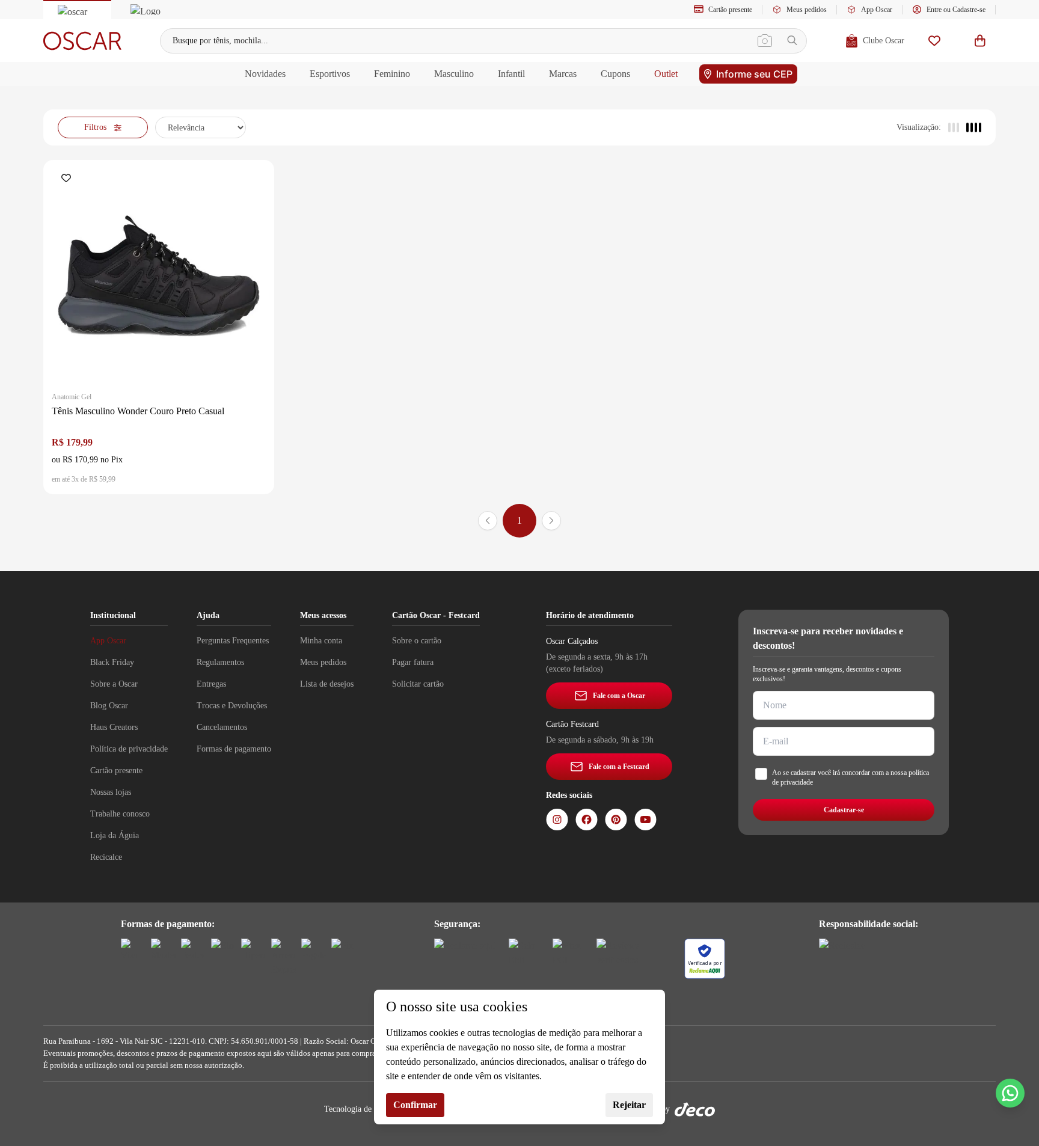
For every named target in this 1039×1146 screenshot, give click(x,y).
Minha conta (321, 640)
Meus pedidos (806, 9)
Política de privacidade (129, 748)
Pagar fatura (413, 662)
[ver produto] (159, 275)
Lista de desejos (327, 683)
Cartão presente (730, 9)
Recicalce (106, 857)
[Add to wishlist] (68, 179)
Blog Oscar (109, 705)
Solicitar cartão (418, 683)
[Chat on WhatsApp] (1010, 1093)
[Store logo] (82, 41)
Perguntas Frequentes (233, 640)
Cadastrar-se (844, 810)
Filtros (95, 127)
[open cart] (980, 40)
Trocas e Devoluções (232, 705)
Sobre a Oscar (114, 683)
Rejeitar (629, 1105)
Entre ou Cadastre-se (956, 9)
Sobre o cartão (416, 640)
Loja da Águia (114, 835)
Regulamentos (220, 662)
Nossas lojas (110, 792)
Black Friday (112, 662)
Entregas (211, 683)
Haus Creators (114, 727)
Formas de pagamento (234, 748)
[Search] (792, 40)
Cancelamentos (222, 727)
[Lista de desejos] (934, 40)
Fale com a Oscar (619, 695)
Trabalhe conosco (120, 813)
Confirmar (415, 1105)
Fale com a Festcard (619, 766)
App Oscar (876, 9)
